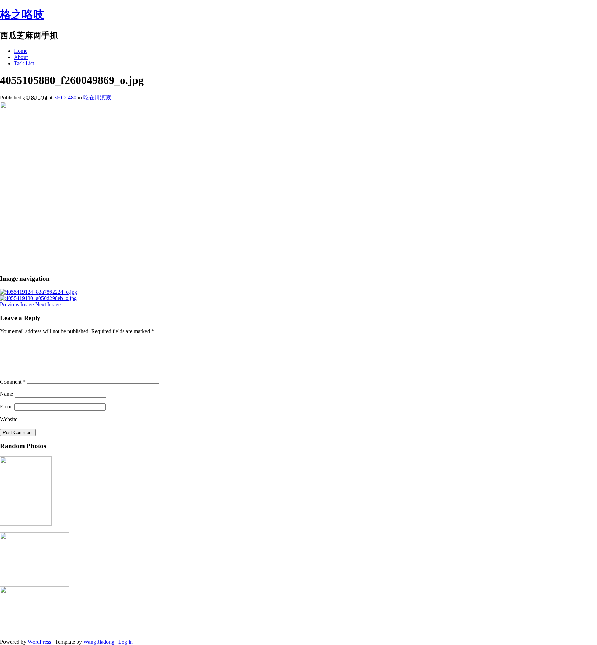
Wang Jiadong (98, 642)
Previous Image (17, 304)
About (21, 57)
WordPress (39, 642)
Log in (125, 642)
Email (6, 407)
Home (20, 51)
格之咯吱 (22, 14)
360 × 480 (65, 97)
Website (8, 419)
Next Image (48, 304)
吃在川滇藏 (97, 97)
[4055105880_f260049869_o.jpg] (62, 265)
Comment (13, 382)
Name (6, 394)
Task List (24, 63)
